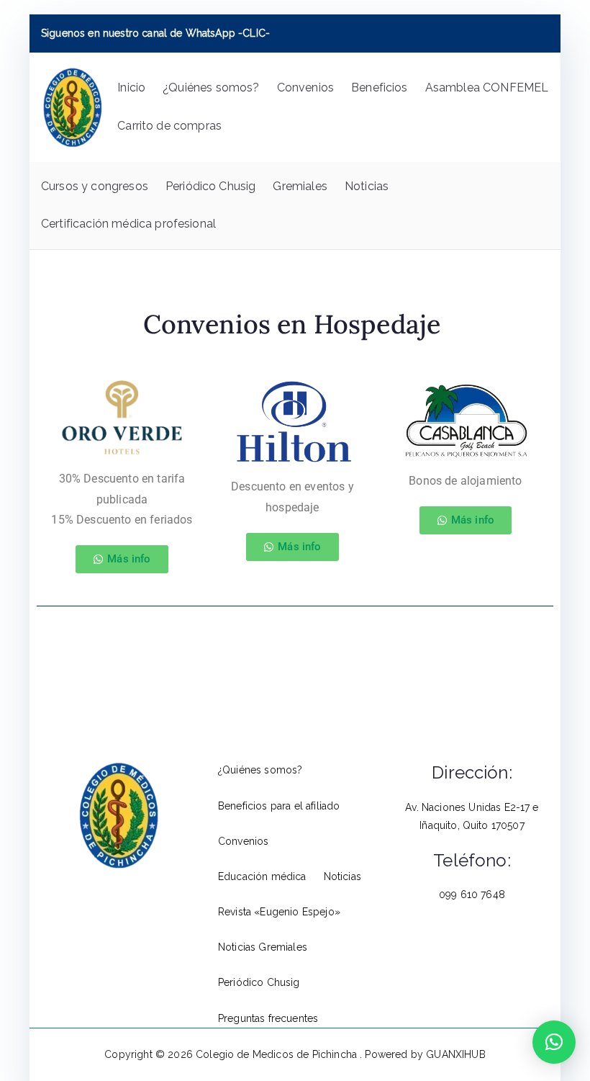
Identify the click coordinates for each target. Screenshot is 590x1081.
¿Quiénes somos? (211, 87)
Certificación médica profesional (128, 223)
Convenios (305, 87)
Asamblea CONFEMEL (487, 87)
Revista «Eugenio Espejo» (279, 912)
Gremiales (300, 186)
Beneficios (379, 87)
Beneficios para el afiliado (279, 806)
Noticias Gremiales (262, 947)
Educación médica (262, 876)
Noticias (367, 186)
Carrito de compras (169, 126)
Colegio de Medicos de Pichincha (278, 1054)
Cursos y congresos (94, 186)
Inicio (131, 87)
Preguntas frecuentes (268, 1018)
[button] (554, 1042)
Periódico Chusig (210, 186)
